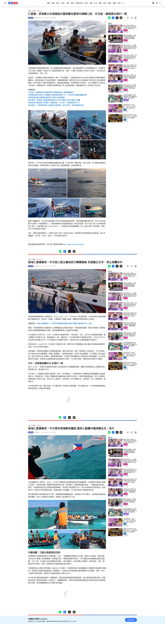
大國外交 (39, 11)
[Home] (13, 3)
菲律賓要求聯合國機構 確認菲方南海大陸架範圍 (46, 98)
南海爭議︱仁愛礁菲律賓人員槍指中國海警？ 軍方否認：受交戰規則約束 (56, 105)
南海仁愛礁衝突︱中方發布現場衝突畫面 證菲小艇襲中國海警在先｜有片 (64, 323)
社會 (125, 109)
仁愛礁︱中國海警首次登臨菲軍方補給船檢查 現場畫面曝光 (51, 92)
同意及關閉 (130, 620)
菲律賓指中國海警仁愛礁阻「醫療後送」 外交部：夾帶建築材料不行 (54, 103)
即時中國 (39, 259)
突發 (125, 119)
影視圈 (125, 30)
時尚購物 (126, 99)
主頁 (29, 11)
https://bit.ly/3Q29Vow (75, 244)
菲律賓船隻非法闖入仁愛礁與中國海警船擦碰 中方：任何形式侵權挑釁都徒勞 (57, 95)
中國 (33, 11)
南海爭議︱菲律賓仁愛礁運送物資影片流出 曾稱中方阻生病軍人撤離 (54, 100)
